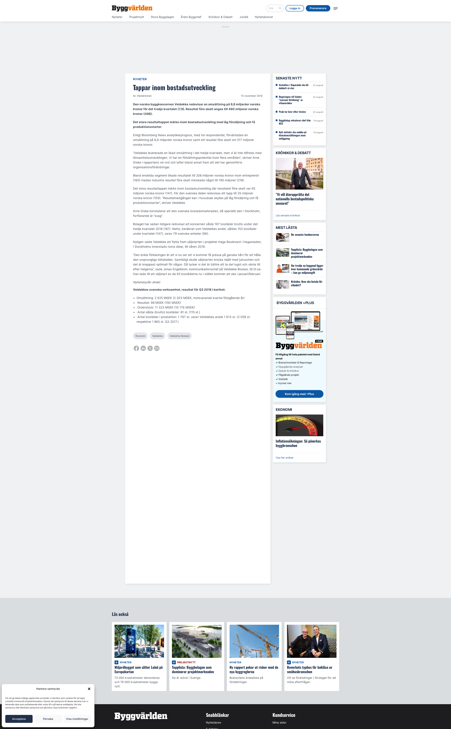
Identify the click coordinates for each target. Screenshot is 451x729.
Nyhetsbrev (213, 722)
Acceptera (19, 719)
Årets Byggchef (191, 17)
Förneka (48, 719)
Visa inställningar (77, 719)
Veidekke (157, 335)
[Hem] (132, 8)
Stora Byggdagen (162, 17)
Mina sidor (279, 722)
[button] (89, 689)
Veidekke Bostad (179, 335)
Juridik (243, 17)
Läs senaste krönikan (288, 215)
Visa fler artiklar (285, 457)
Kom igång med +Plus (299, 394)
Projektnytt (136, 17)
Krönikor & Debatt (221, 17)
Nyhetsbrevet (264, 17)
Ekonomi (140, 335)
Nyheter (117, 17)
